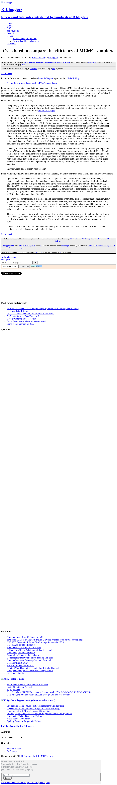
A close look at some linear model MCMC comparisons (32, 83)
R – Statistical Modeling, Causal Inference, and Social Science (47, 62)
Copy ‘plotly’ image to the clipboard (23, 655)
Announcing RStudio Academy (21, 652)
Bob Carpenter (38, 57)
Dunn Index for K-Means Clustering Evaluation (28, 711)
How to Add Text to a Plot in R (21, 645)
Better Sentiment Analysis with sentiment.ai (26, 321)
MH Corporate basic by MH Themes (36, 756)
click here (33, 69)
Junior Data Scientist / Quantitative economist (27, 684)
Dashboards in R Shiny (17, 311)
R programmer (13, 689)
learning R (65, 245)
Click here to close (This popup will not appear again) (25, 782)
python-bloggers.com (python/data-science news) (31, 700)
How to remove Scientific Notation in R (25, 637)
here (23, 65)
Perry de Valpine (45, 78)
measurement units (15, 673)
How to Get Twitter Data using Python (24, 716)
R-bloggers (92, 62)
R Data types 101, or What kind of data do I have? (29, 650)
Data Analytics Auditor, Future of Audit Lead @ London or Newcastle (38, 694)
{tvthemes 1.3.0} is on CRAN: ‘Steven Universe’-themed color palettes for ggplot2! (45, 640)
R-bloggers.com (7, 245)
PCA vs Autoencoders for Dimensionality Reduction (30, 313)
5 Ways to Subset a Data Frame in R (23, 316)
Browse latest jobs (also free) (26, 41)
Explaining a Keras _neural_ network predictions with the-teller (35, 706)
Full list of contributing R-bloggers (17, 726)
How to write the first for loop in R (22, 319)
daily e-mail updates (27, 245)
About (10, 25)
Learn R (10, 33)
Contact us (11, 43)
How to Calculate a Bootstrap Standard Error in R (29, 660)
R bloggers (53, 57)
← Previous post (8, 257)
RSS (9, 28)
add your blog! (13, 31)
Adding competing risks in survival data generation (30, 670)
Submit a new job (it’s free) (25, 38)
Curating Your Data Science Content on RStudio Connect (33, 668)
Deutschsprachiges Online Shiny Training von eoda (30, 657)
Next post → (7, 259)
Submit (7, 778)
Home (9, 23)
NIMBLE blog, (73, 78)
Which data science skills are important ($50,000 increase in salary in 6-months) (42, 308)
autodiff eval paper (46, 110)
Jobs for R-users (16, 679)
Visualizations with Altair (18, 718)
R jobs (10, 36)
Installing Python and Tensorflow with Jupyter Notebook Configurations (39, 713)
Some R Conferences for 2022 (20, 324)
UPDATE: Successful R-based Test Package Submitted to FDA (35, 642)
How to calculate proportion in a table (24, 647)
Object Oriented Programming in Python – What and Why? (33, 708)
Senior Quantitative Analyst (19, 687)
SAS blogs (12, 751)
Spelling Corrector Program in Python (24, 721)
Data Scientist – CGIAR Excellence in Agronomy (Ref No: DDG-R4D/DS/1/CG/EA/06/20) (48, 692)
